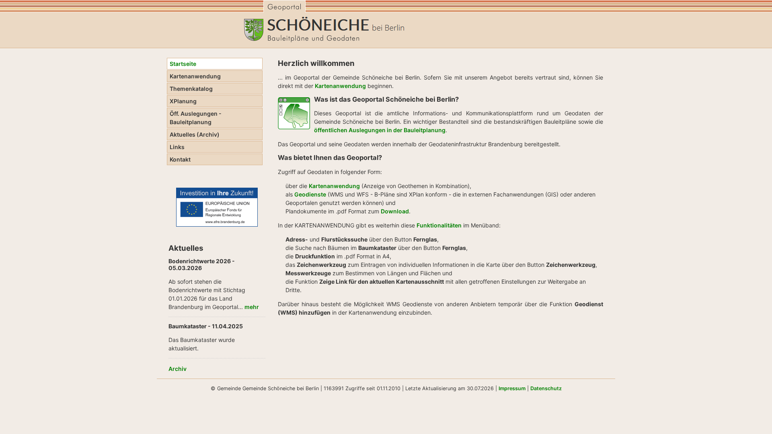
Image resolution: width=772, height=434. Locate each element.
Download (395, 211)
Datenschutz (546, 388)
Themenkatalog (191, 88)
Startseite (183, 63)
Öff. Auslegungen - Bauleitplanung (196, 117)
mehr (251, 306)
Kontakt (180, 159)
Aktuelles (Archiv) (195, 134)
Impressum (512, 388)
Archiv (177, 368)
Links (177, 146)
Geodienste (310, 194)
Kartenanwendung (195, 76)
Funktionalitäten (439, 225)
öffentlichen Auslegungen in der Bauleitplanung (380, 130)
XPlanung (183, 101)
